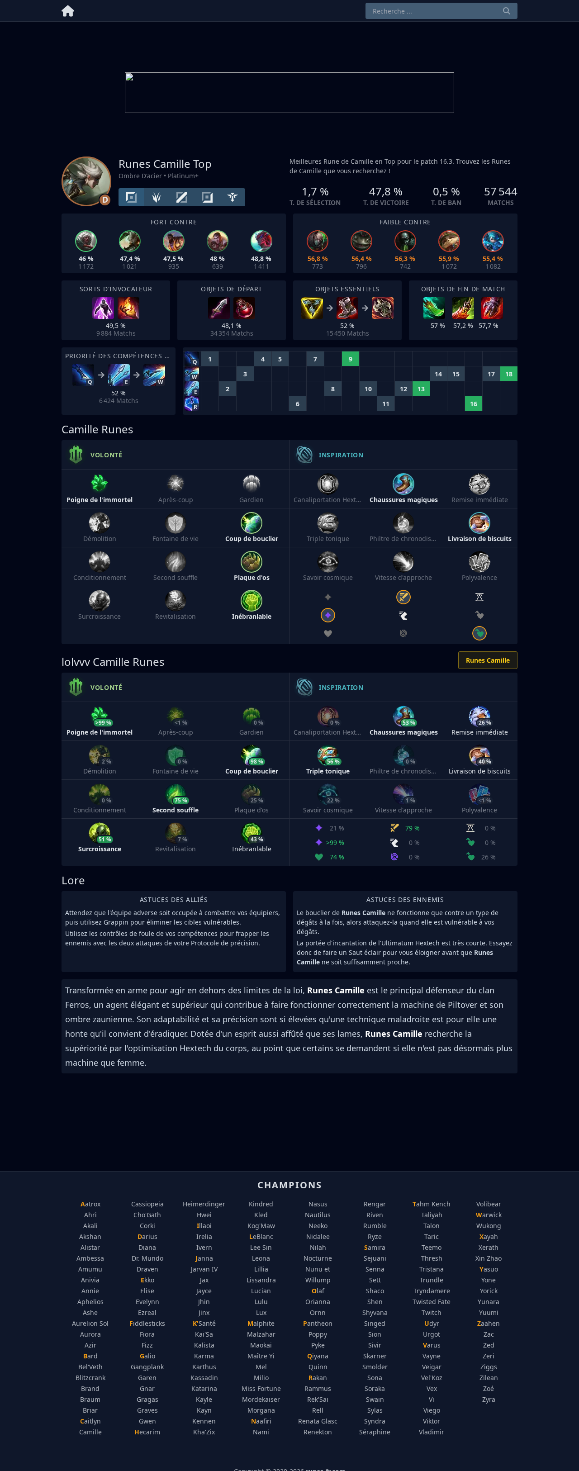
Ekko (147, 1280)
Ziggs (488, 1366)
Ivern (204, 1247)
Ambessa (90, 1258)
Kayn (204, 1410)
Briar (90, 1410)
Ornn (318, 1312)
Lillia (261, 1269)
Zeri (488, 1356)
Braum (90, 1399)
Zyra (488, 1399)
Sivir (374, 1345)
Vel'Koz (431, 1377)
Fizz (147, 1345)
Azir (90, 1345)
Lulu (261, 1301)
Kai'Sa (204, 1334)
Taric (431, 1236)
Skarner (375, 1356)
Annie (90, 1290)
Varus (432, 1345)
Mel (261, 1366)
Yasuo (488, 1269)
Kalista (204, 1345)
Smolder (375, 1366)
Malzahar (261, 1334)
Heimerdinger (204, 1204)
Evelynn (147, 1301)
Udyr (431, 1323)
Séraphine (374, 1432)
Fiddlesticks (147, 1323)
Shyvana (375, 1312)
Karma (204, 1356)
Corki (147, 1225)
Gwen (147, 1421)
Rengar (375, 1204)
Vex (432, 1388)
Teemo (431, 1247)
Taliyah (431, 1214)
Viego (431, 1410)
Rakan (317, 1377)
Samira (374, 1247)
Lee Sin (261, 1247)
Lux (261, 1312)
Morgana (261, 1410)
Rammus (317, 1388)
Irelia (204, 1236)
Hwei (204, 1214)
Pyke (318, 1345)
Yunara (488, 1301)
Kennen (204, 1421)
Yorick (489, 1290)
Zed (488, 1345)
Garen (147, 1377)
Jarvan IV (204, 1269)
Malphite (261, 1323)
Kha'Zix (204, 1432)
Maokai (261, 1345)
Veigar (431, 1366)
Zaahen (488, 1323)
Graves (147, 1410)
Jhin (204, 1301)
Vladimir (431, 1432)
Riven (374, 1214)
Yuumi (488, 1312)
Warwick (489, 1214)
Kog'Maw (261, 1225)
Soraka (375, 1388)
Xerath (488, 1247)
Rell (317, 1410)
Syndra (374, 1421)
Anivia (90, 1280)
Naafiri (261, 1421)
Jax (204, 1280)
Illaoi (204, 1225)
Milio (261, 1377)
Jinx (204, 1312)
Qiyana (317, 1356)
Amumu (90, 1269)
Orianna (317, 1301)
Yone (488, 1280)
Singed (374, 1323)
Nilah (318, 1247)
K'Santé (204, 1323)
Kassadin (204, 1377)
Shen (375, 1301)
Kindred (261, 1204)
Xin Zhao (488, 1258)
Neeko (317, 1225)
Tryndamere (431, 1290)
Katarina (204, 1388)
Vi (431, 1399)
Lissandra (261, 1280)
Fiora (147, 1334)
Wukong (488, 1225)
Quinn (317, 1366)
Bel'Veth (90, 1366)
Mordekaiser (261, 1399)
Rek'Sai (317, 1399)
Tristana (431, 1269)
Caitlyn (90, 1421)
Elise (147, 1290)
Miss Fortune (261, 1388)
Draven (147, 1269)
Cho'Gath (147, 1214)
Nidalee (318, 1236)
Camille (90, 1432)
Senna (374, 1269)
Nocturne (318, 1258)
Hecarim (147, 1432)
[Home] (68, 9)
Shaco (375, 1290)
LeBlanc (261, 1236)
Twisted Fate (432, 1301)
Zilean (488, 1377)
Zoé (488, 1388)
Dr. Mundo (147, 1258)
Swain (375, 1399)
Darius (147, 1236)
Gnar (147, 1388)
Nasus (317, 1204)
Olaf (318, 1290)
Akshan (90, 1236)
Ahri (90, 1214)
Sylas (375, 1410)
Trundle (431, 1280)
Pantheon (317, 1323)
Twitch (431, 1312)
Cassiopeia (147, 1204)
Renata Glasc (317, 1421)
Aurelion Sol (90, 1323)
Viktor (431, 1421)
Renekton (318, 1432)
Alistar (90, 1247)
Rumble (375, 1225)
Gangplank (147, 1366)
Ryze (375, 1236)
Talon (431, 1225)
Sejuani (375, 1258)
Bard (90, 1356)
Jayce (204, 1290)
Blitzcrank (90, 1377)
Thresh (431, 1258)
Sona (374, 1377)
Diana (147, 1247)
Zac (489, 1334)
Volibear (488, 1204)
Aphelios (90, 1301)
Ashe (90, 1312)
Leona (261, 1258)
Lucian (261, 1290)
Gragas (147, 1399)
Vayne (431, 1356)
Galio (147, 1356)
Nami (261, 1432)
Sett (375, 1280)
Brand (90, 1388)
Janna (204, 1258)
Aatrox (90, 1204)
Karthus (204, 1366)
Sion (374, 1334)
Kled (261, 1214)
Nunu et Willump (318, 1274)
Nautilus (318, 1214)
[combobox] (441, 11)
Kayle (204, 1399)
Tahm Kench (432, 1204)
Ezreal (147, 1312)
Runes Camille (488, 660)
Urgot (431, 1334)
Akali (90, 1225)
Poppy (317, 1334)
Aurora (90, 1334)
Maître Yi (261, 1356)
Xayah (488, 1236)
